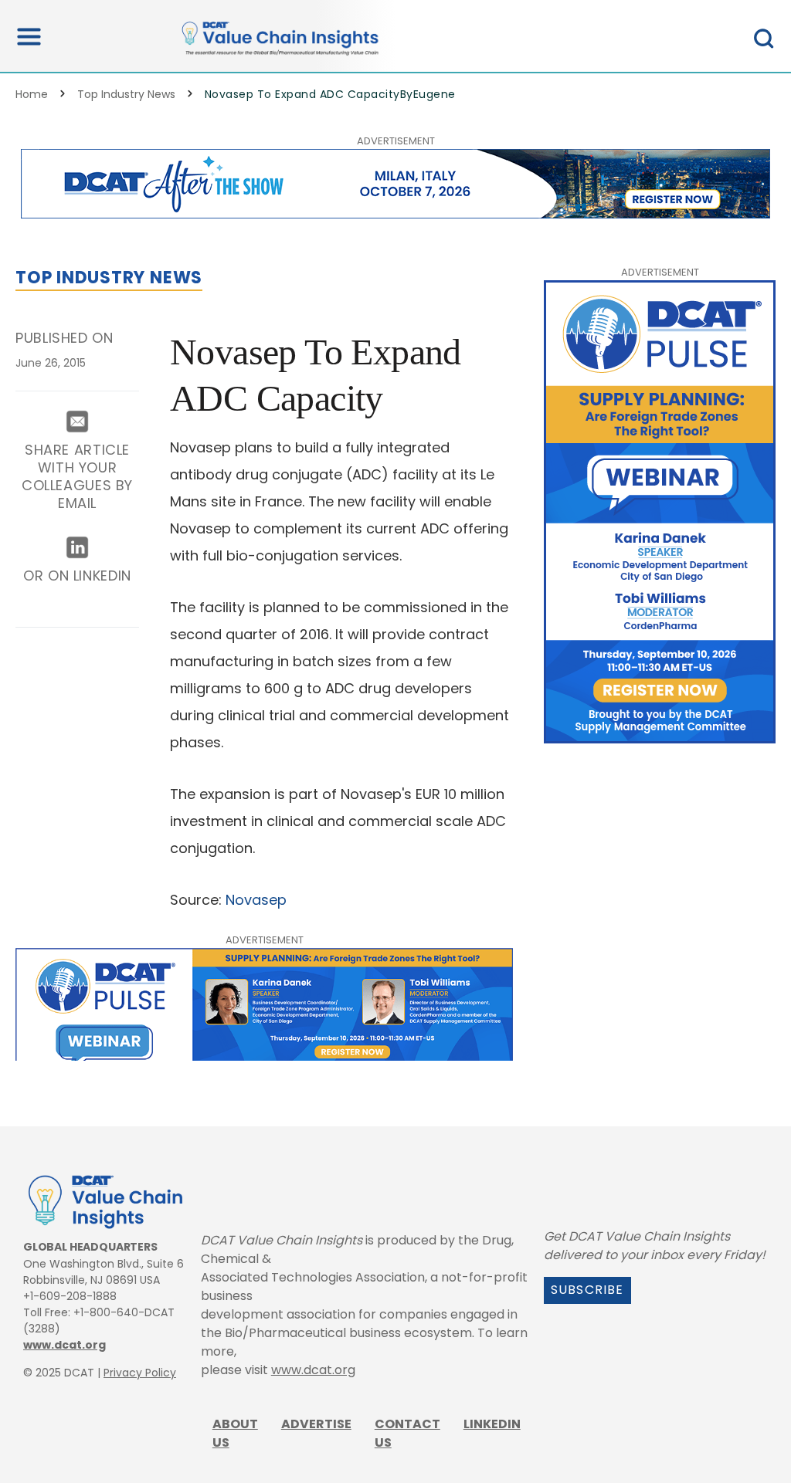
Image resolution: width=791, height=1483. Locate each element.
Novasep (256, 899)
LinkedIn (492, 1424)
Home (31, 94)
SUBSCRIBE (587, 1289)
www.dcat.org (64, 1345)
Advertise (316, 1424)
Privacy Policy (140, 1372)
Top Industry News (126, 94)
